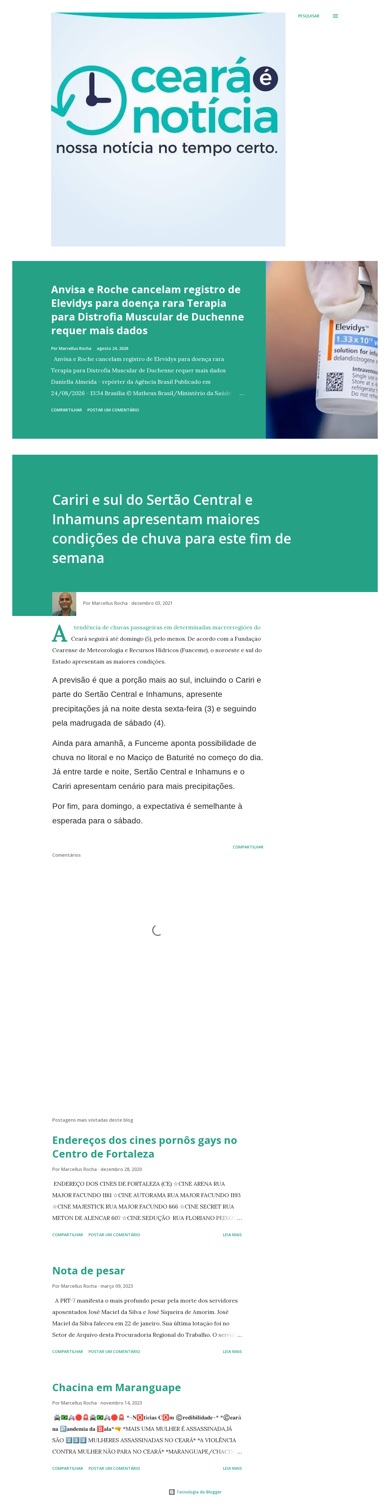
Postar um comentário (113, 410)
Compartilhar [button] (66, 410)
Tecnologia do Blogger (198, 1492)
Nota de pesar (88, 1271)
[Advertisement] (148, 1046)
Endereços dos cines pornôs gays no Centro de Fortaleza (144, 1147)
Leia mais (232, 1234)
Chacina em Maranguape (116, 1387)
